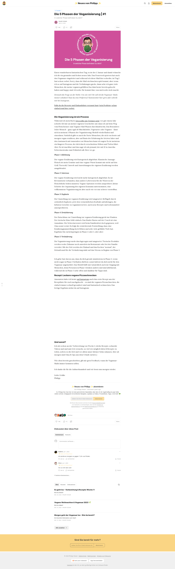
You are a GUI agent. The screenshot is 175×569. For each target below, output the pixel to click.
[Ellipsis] (119, 451)
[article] (87, 493)
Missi (60, 463)
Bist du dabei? (58, 505)
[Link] (51, 116)
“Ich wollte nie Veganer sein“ (87, 121)
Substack (70, 565)
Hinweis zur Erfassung (104, 556)
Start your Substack (80, 560)
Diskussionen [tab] (71, 484)
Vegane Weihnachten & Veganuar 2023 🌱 (72, 502)
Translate (58, 10)
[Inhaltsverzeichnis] (2, 284)
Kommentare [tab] (59, 435)
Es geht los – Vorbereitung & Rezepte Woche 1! (74, 490)
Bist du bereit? (58, 492)
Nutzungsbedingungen (98, 403)
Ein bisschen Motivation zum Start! (65, 518)
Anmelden (168, 3)
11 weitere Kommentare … (62, 475)
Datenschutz (82, 556)
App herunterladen (96, 560)
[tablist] (63, 435)
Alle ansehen (60, 528)
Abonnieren (157, 3)
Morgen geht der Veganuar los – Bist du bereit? (74, 515)
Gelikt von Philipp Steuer (66, 453)
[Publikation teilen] (149, 3)
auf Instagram (83, 279)
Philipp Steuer (63, 21)
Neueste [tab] (63, 484)
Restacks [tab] (68, 435)
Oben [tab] (57, 484)
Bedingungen (92, 556)
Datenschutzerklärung (91, 406)
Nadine (60, 451)
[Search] (145, 3)
